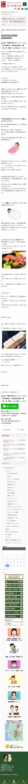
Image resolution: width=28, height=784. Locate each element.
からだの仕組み (11, 520)
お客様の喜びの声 (12, 515)
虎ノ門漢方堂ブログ (6, 35)
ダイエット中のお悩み (6, 37)
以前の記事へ (6, 429)
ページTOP (23, 783)
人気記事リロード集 (12, 518)
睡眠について (10, 495)
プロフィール (13, 411)
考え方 (9, 476)
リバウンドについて (12, 498)
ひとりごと (8, 537)
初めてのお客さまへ (12, 473)
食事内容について (12, 484)
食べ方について (11, 481)
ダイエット (14, 35)
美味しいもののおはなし (12, 531)
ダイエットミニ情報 (12, 512)
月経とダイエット (12, 501)
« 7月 (3, 572)
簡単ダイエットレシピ (13, 523)
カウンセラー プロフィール (13, 542)
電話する (4, 783)
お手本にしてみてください (14, 506)
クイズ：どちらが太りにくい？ (15, 509)
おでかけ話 (8, 534)
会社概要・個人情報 (6, 769)
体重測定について (12, 504)
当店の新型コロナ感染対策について (10, 392)
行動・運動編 (10, 493)
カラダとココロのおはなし (12, 526)
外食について (10, 487)
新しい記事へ (22, 429)
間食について (10, 490)
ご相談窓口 (14, 783)
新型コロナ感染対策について (13, 540)
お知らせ (7, 529)
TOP (9, 12)
